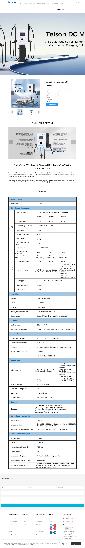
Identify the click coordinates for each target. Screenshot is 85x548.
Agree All (76, 544)
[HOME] (12, 2)
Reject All (64, 544)
